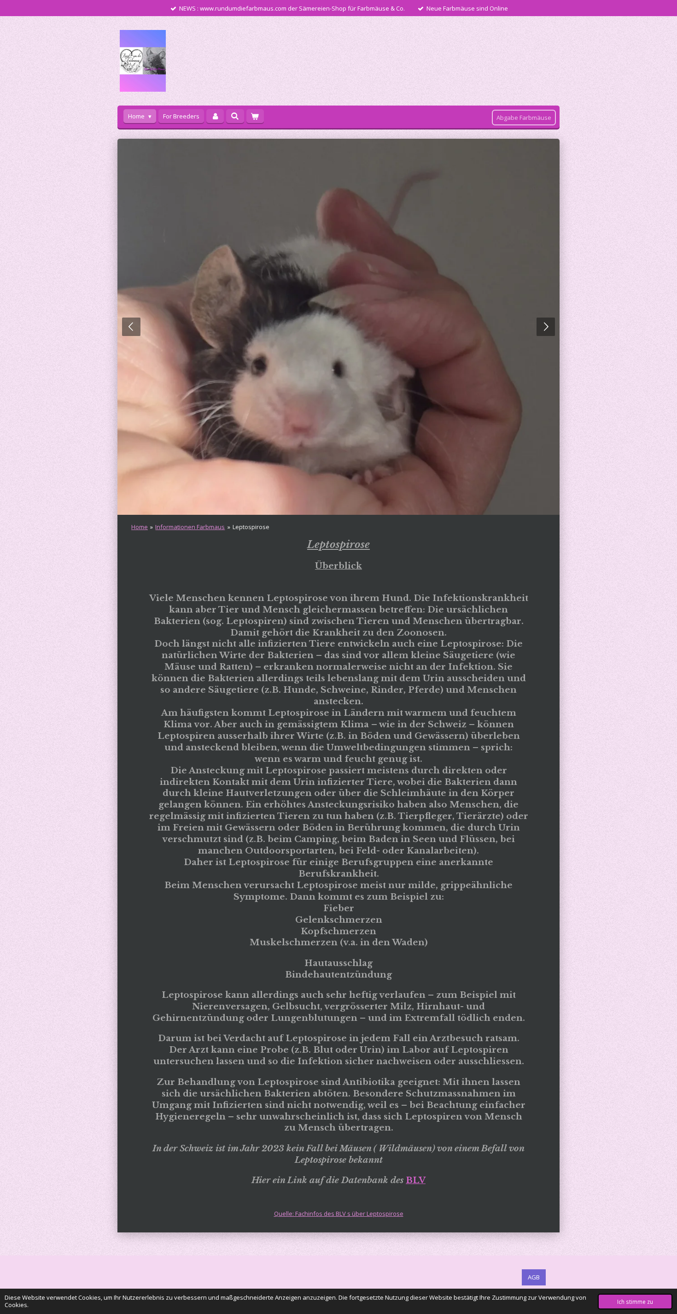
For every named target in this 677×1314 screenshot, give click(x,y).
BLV (416, 1180)
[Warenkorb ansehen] (255, 116)
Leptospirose (251, 527)
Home (139, 527)
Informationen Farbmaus (190, 527)
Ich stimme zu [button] (635, 1301)
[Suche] (235, 116)
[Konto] (215, 116)
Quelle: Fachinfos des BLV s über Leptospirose (338, 1213)
